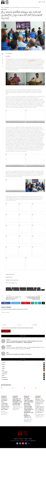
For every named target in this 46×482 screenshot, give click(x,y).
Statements (23, 377)
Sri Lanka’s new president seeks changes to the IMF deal (18, 354)
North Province (16, 289)
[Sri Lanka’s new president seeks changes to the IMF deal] (3, 354)
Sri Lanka (38, 289)
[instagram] (20, 443)
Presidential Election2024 (31, 289)
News (23, 370)
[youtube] (23, 443)
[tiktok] (29, 443)
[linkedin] (26, 443)
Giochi (23, 368)
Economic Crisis (22, 288)
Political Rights (23, 289)
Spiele (23, 375)
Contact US (21, 438)
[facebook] (17, 443)
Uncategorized (23, 379)
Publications (23, 373)
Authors (23, 364)
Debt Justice (8, 288)
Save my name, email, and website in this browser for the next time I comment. (17, 327)
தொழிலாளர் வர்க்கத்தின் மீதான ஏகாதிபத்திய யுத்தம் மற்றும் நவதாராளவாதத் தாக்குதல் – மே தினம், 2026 (5, 404)
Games (23, 366)
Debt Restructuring (15, 288)
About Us (16, 438)
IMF (35, 288)
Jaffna (39, 288)
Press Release (7, 7)
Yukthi (43, 289)
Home (2, 7)
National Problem (9, 289)
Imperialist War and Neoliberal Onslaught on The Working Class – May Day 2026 (17, 402)
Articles (23, 362)
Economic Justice (30, 288)
